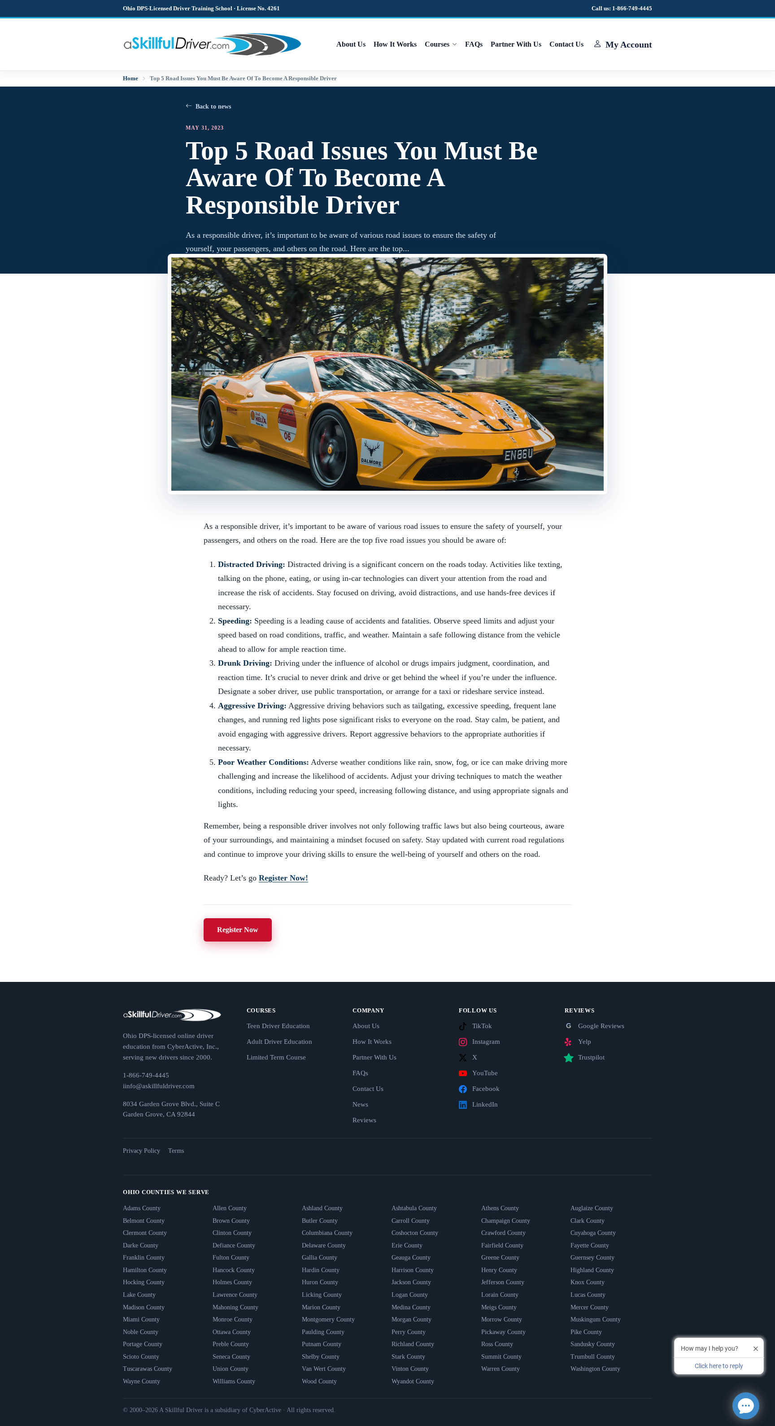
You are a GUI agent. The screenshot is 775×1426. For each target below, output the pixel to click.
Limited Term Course (276, 1057)
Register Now (237, 929)
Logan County (410, 1294)
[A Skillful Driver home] (212, 44)
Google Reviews (595, 1025)
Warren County (500, 1368)
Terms (176, 1150)
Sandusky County (592, 1344)
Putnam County (321, 1344)
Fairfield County (502, 1245)
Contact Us (566, 44)
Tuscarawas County (147, 1368)
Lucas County (587, 1294)
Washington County (595, 1368)
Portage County (142, 1344)
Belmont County (144, 1220)
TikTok (482, 1025)
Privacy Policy (141, 1150)
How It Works (395, 44)
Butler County (320, 1220)
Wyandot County (413, 1381)
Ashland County (322, 1208)
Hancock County (234, 1270)
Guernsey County (592, 1257)
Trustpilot (591, 1057)
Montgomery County (328, 1319)
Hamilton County (145, 1270)
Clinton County (232, 1233)
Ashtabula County (414, 1208)
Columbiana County (327, 1233)
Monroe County (233, 1319)
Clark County (587, 1220)
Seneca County (231, 1356)
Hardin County (321, 1270)
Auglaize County (591, 1208)
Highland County (592, 1270)
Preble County (231, 1344)
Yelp (584, 1041)
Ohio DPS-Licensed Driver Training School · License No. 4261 (201, 8)
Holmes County (232, 1282)
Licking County (322, 1294)
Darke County (140, 1245)
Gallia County (319, 1257)
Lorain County (499, 1294)
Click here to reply (719, 1365)
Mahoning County (235, 1307)
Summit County (501, 1356)
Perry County (409, 1332)
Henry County (499, 1270)
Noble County (140, 1332)
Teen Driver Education (278, 1025)
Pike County (586, 1332)
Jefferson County (502, 1282)
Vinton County (410, 1368)
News (360, 1104)
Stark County (408, 1356)
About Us (351, 44)
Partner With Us (516, 44)
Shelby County (321, 1356)
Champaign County (505, 1220)
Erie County (407, 1245)
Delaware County (324, 1245)
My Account (628, 44)
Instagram (486, 1041)
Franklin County (144, 1257)
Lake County (139, 1294)
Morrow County (501, 1319)
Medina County (411, 1307)
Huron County (320, 1282)
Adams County (142, 1208)
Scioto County (141, 1356)
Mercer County (589, 1307)
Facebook (486, 1088)
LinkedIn (485, 1104)
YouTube (485, 1073)
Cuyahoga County (593, 1233)
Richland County (413, 1344)
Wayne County (141, 1381)
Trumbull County (592, 1356)
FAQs (474, 44)
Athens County (500, 1208)
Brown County (231, 1220)
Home (130, 78)
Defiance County (234, 1245)
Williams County (234, 1381)
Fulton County (231, 1257)
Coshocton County (415, 1233)
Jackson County (411, 1282)
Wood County (319, 1381)
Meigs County (499, 1307)
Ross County (497, 1344)
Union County (230, 1368)
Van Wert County (324, 1368)
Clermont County (145, 1233)
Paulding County (323, 1332)
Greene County (500, 1257)
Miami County (141, 1319)
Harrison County (413, 1270)
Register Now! (283, 877)
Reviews (364, 1120)
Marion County (321, 1307)
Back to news (213, 106)
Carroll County (411, 1220)
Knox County (587, 1282)
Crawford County (503, 1233)
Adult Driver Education (279, 1041)
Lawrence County (235, 1294)
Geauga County (411, 1257)
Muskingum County (595, 1319)
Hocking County (144, 1282)
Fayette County (589, 1245)
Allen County (230, 1208)
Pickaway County (503, 1332)
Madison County (144, 1307)
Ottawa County (232, 1332)
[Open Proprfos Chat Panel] (745, 1405)
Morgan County (411, 1319)
